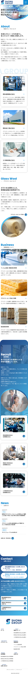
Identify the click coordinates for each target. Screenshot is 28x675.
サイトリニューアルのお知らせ (9, 532)
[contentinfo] (14, 645)
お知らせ (4, 530)
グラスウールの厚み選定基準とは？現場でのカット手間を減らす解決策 (13, 524)
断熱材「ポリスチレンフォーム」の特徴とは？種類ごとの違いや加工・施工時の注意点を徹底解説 (14, 514)
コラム (4, 512)
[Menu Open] (25, 2)
